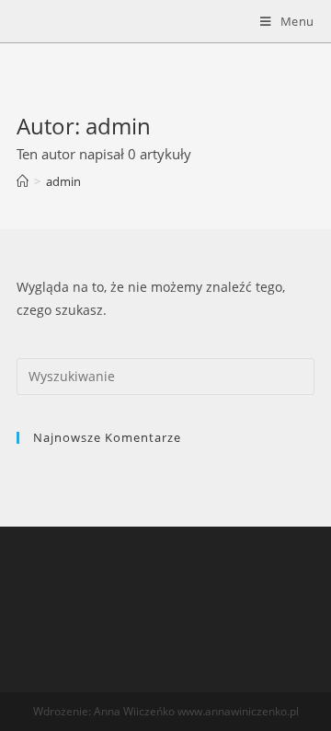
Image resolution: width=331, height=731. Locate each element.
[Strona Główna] (23, 181)
